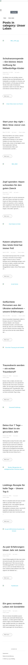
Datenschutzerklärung (8, 656)
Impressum (5, 653)
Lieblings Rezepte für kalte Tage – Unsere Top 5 (14, 488)
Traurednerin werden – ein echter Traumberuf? (13, 368)
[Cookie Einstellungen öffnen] (3, 662)
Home (5, 18)
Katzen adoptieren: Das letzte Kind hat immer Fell (12, 245)
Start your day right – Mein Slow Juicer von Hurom (14, 124)
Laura (18, 72)
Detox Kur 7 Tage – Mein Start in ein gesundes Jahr (12, 428)
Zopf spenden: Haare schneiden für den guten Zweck (13, 185)
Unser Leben (6, 74)
